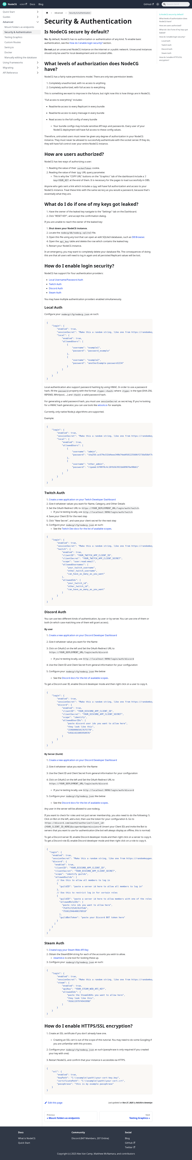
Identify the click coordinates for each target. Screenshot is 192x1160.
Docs (32, 4)
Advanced (8, 22)
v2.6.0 (22, 4)
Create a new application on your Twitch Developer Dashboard (82, 499)
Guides (6, 16)
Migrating (8, 67)
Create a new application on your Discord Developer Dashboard (83, 635)
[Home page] (47, 13)
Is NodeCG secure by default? (171, 14)
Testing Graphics (13, 37)
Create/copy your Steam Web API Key (68, 949)
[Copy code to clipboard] (149, 322)
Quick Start (9, 11)
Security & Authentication (18, 32)
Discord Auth (56, 288)
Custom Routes (12, 42)
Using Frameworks (13, 62)
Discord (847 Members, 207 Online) (90, 1138)
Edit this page (55, 1102)
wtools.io (103, 405)
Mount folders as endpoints (19, 27)
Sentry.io (9, 47)
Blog (41, 4)
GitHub (147, 4)
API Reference (10, 72)
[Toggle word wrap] (143, 322)
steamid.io (59, 957)
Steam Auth (55, 292)
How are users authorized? (170, 25)
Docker (8, 52)
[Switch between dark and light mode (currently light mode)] (157, 4)
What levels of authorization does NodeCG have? (173, 20)
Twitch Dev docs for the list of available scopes (86, 528)
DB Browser (138, 237)
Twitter (129, 1147)
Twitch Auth (55, 284)
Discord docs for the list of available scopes (85, 678)
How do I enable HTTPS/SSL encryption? (170, 58)
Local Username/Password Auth (66, 279)
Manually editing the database (20, 57)
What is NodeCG (26, 1138)
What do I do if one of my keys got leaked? (173, 31)
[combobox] (176, 4)
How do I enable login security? (86, 43)
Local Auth (165, 41)
